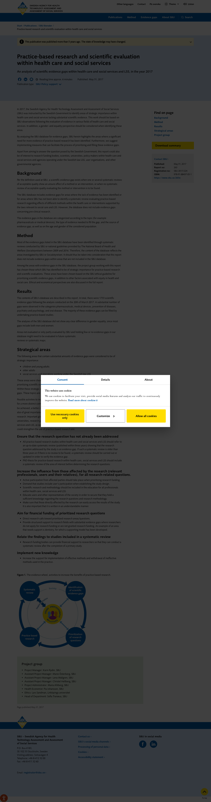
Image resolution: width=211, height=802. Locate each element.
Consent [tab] (62, 379)
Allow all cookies (146, 416)
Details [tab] (105, 379)
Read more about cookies (81, 400)
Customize (103, 416)
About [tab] (149, 379)
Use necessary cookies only (65, 416)
